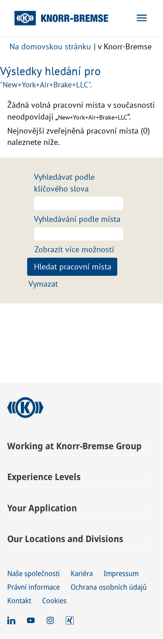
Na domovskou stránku (50, 46)
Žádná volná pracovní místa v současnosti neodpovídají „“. (81, 111)
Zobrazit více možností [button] (74, 249)
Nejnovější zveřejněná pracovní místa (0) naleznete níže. (78, 136)
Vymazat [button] (43, 284)
